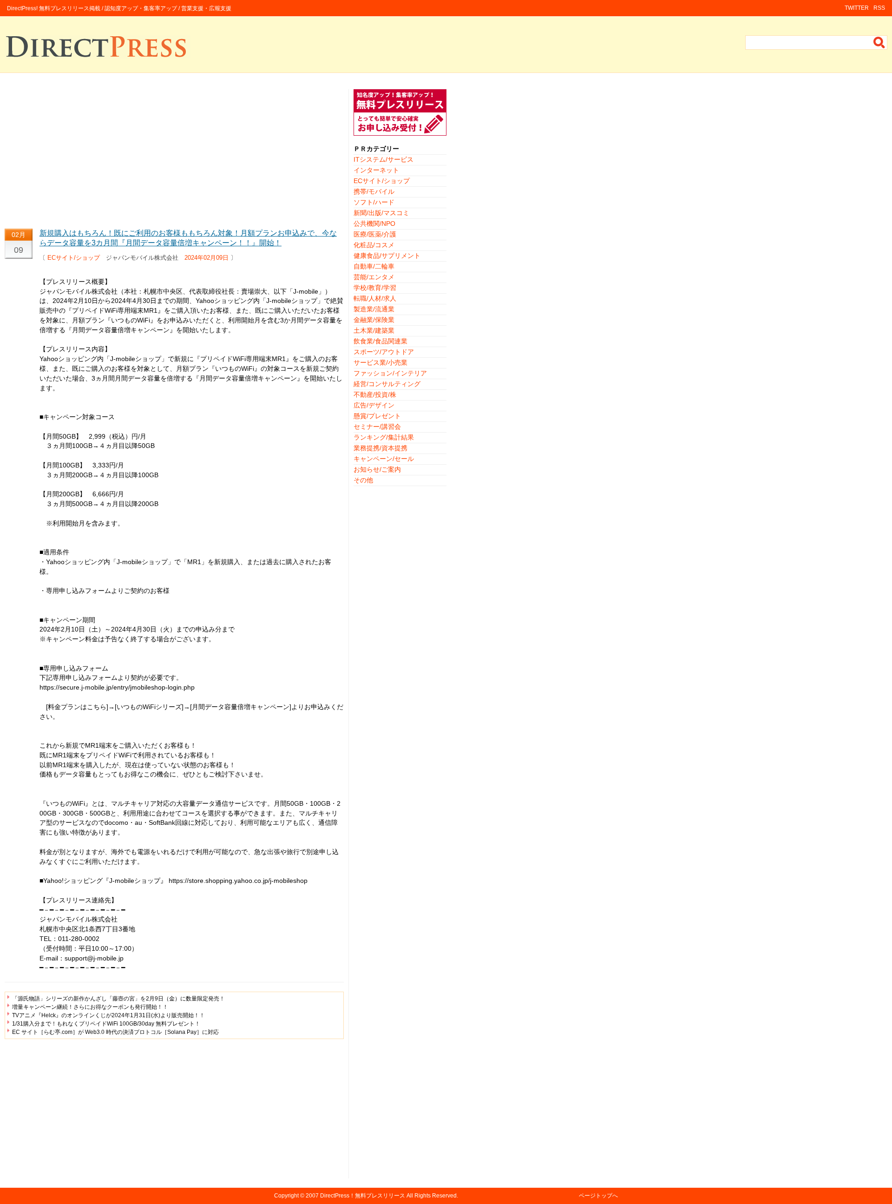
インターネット (376, 170)
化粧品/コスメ (374, 245)
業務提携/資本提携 (380, 448)
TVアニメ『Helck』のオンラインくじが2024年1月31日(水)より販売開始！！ (108, 1015)
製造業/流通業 (374, 309)
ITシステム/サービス (383, 159)
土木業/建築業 (374, 330)
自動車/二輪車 (374, 266)
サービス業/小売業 (380, 362)
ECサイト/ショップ (73, 257)
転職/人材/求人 (375, 298)
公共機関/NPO (374, 223)
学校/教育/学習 (375, 287)
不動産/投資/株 (375, 394)
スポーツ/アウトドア (384, 351)
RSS (879, 8)
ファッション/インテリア (390, 373)
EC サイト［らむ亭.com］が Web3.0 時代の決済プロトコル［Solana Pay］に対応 (115, 1032)
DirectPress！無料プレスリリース (362, 1195)
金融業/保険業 (374, 319)
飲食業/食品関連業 (380, 341)
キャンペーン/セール (384, 458)
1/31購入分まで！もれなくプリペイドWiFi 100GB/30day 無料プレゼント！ (106, 1023)
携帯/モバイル (374, 191)
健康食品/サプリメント (387, 255)
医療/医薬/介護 (375, 234)
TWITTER (857, 8)
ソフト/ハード (374, 202)
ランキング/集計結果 (384, 437)
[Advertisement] (174, 154)
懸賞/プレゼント (377, 416)
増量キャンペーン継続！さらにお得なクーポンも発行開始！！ (90, 1007)
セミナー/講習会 (377, 426)
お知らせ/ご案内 (377, 469)
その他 (363, 480)
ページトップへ (598, 1195)
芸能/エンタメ (374, 277)
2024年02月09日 (206, 257)
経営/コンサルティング (387, 384)
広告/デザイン (374, 405)
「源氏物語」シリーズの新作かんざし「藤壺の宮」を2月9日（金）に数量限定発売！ (118, 998)
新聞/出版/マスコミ (381, 213)
